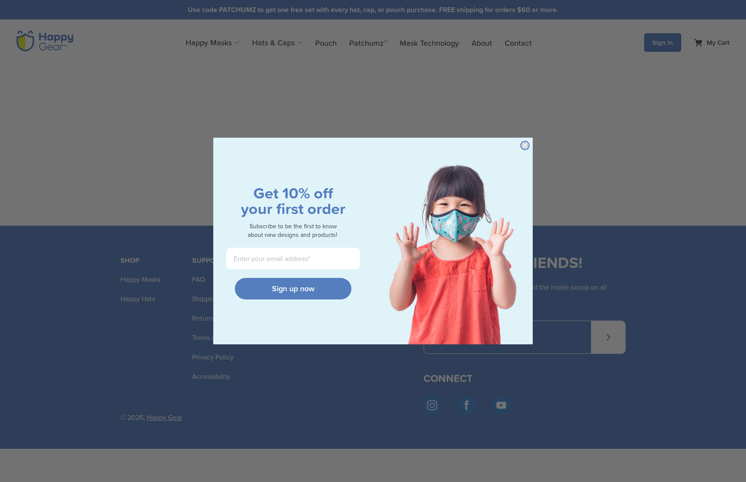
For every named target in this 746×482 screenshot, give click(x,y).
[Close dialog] (525, 145)
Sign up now (293, 288)
